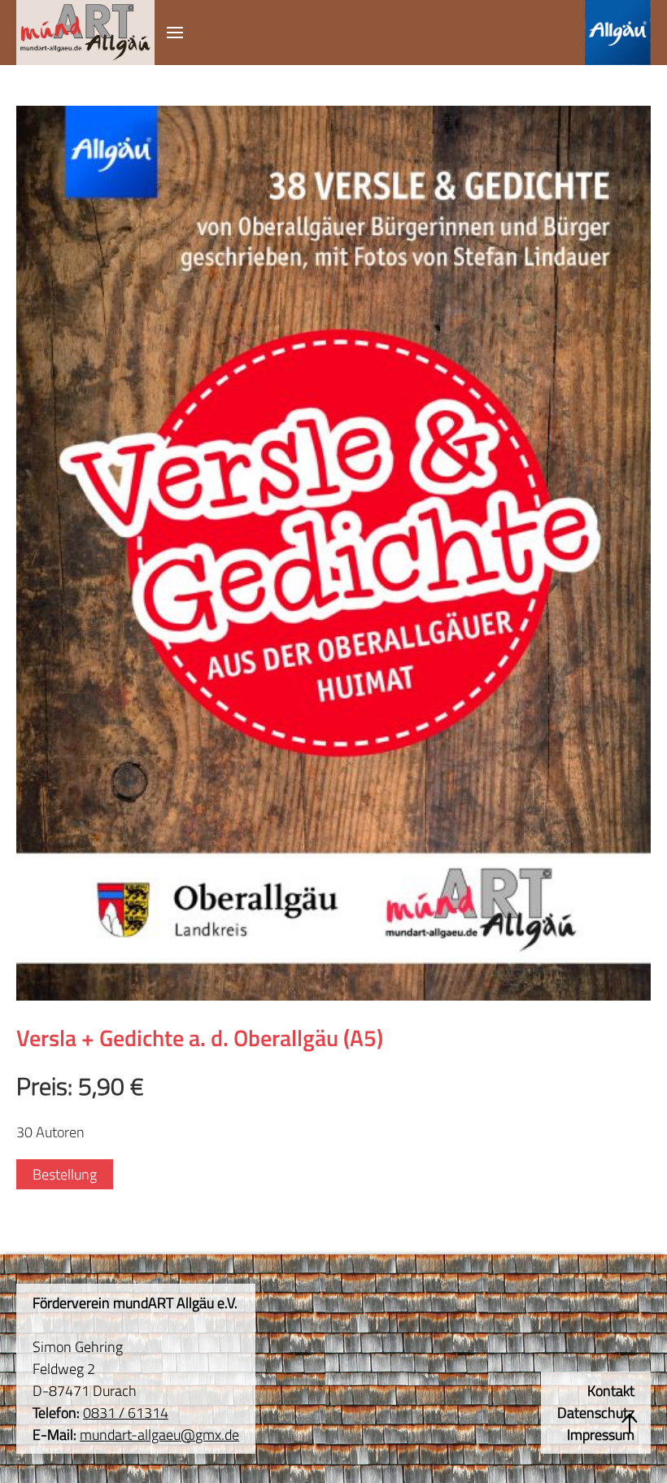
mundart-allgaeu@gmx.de (159, 1435)
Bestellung (65, 1174)
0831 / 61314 (125, 1413)
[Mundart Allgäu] (85, 32)
